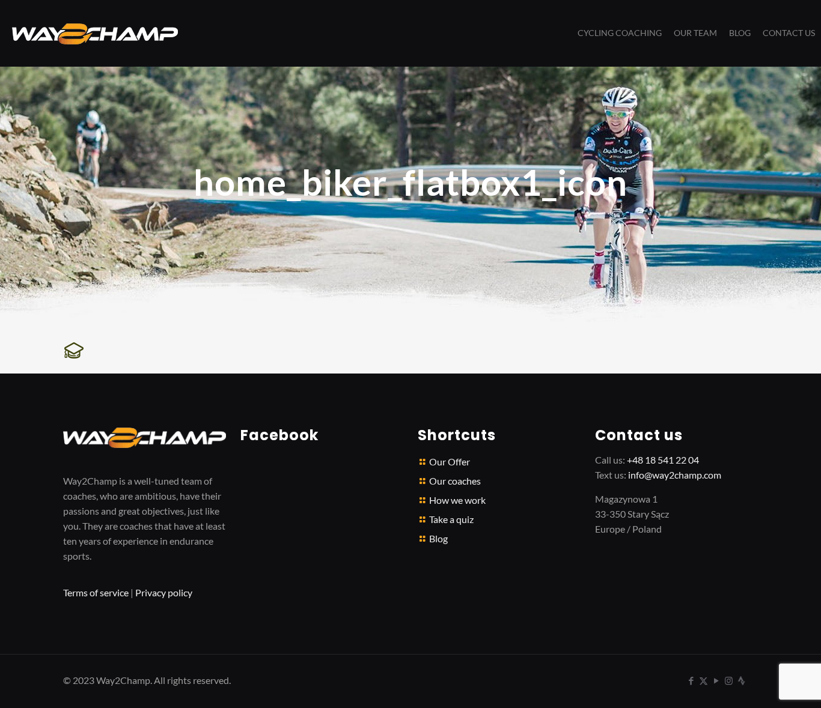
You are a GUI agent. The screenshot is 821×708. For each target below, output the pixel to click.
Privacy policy (163, 592)
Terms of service (96, 592)
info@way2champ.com (674, 474)
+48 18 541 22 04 (663, 459)
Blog (438, 538)
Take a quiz (451, 519)
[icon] (741, 680)
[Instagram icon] (728, 680)
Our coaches (455, 480)
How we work (457, 500)
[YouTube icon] (716, 680)
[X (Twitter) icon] (703, 680)
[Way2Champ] (95, 33)
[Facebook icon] (690, 680)
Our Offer (449, 461)
